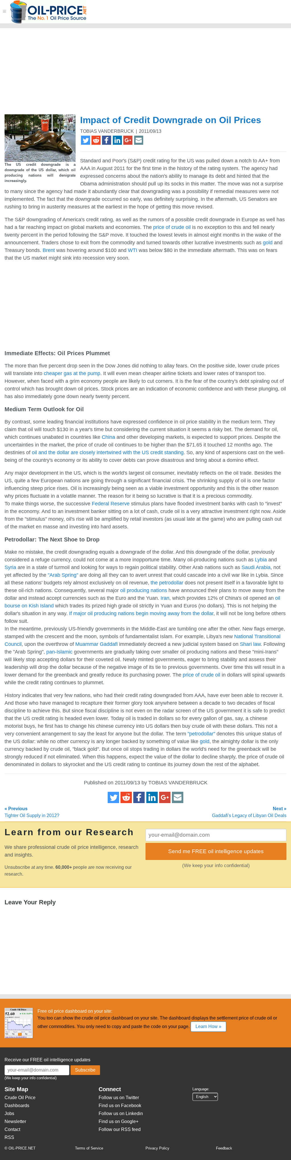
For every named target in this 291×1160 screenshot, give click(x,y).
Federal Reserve (111, 503)
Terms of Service (89, 1148)
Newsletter (15, 1121)
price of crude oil (172, 227)
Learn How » (208, 1026)
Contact (12, 1129)
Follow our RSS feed (120, 1129)
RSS (9, 1137)
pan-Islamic (59, 652)
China (108, 437)
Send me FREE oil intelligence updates (216, 851)
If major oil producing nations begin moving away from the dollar (141, 613)
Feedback (224, 1148)
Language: (200, 1089)
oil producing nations (143, 590)
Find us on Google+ (118, 1121)
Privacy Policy (157, 1148)
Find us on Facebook (120, 1105)
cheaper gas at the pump (72, 373)
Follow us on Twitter (119, 1097)
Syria (10, 567)
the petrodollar (167, 583)
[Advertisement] (143, 73)
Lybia (261, 560)
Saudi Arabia (256, 567)
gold (268, 242)
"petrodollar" (201, 734)
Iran (165, 598)
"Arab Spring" (63, 575)
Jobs (9, 1113)
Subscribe (85, 1070)
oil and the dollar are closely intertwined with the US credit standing (108, 452)
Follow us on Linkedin (121, 1113)
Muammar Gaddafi (96, 644)
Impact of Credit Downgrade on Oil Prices (170, 120)
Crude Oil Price (20, 1097)
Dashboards (17, 1105)
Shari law (250, 644)
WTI (132, 250)
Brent (49, 250)
